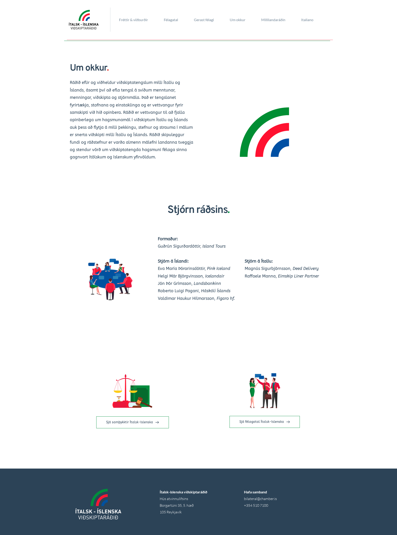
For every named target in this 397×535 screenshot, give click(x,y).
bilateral (250, 498)
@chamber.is (267, 498)
